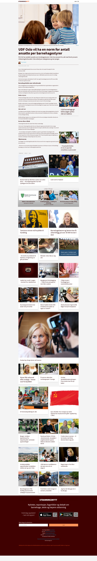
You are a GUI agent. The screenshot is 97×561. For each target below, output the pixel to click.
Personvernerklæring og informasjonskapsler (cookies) (48, 539)
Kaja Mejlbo (52, 530)
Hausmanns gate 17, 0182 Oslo (50, 534)
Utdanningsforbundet (50, 533)
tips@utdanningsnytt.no (50, 531)
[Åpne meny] (78, 1)
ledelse (25, 153)
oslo (30, 153)
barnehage (21, 153)
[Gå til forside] (23, 1)
